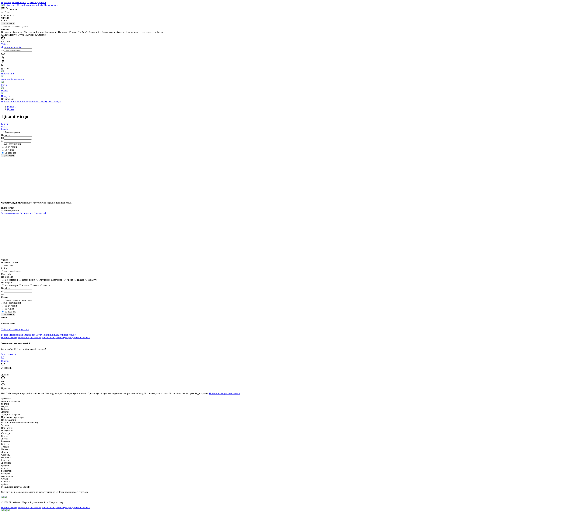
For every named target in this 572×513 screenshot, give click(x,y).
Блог (23, 2)
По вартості (40, 213)
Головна (5, 334)
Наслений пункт (9, 262)
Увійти (4, 44)
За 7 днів (9, 150)
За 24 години (11, 147)
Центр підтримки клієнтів (76, 337)
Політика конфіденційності (15, 337)
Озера (4, 126)
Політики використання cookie (224, 393)
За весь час (10, 153)
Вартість (5, 288)
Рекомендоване (12, 132)
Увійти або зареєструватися (15, 329)
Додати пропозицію (11, 47)
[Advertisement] (90, 178)
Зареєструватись (9, 354)
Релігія (4, 129)
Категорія (6, 274)
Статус (4, 297)
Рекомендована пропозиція (18, 300)
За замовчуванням (10, 213)
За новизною (26, 213)
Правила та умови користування (46, 337)
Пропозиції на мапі (11, 2)
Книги (4, 124)
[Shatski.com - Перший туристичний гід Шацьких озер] (29, 5)
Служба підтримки (36, 2)
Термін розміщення (11, 302)
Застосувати (8, 23)
